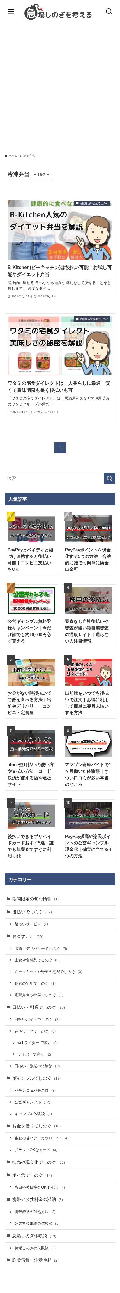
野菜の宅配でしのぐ (35, 983)
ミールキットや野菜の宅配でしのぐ (48, 972)
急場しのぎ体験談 (34, 1236)
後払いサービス (31, 924)
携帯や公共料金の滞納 (37, 1199)
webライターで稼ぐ (37, 1042)
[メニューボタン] (11, 11)
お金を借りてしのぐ (36, 1126)
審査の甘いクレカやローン (41, 1138)
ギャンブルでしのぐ (36, 1078)
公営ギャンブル (32, 1102)
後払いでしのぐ (32, 911)
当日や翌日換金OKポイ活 (40, 1187)
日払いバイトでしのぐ (38, 1019)
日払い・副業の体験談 (38, 1066)
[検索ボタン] (109, 11)
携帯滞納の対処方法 (35, 1211)
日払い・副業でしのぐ (38, 1007)
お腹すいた (27, 936)
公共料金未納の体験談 (37, 1223)
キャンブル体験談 (33, 1114)
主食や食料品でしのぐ (37, 960)
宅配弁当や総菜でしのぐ (39, 995)
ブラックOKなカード (36, 1150)
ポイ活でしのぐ (32, 1175)
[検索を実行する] (109, 478)
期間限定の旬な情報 (35, 899)
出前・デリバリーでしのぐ (41, 948)
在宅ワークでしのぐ (35, 1031)
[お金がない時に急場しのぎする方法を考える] (60, 11)
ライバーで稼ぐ (34, 1054)
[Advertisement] (60, 86)
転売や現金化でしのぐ (38, 1162)
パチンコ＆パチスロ (35, 1090)
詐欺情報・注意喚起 (35, 1260)
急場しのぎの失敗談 (35, 1248)
